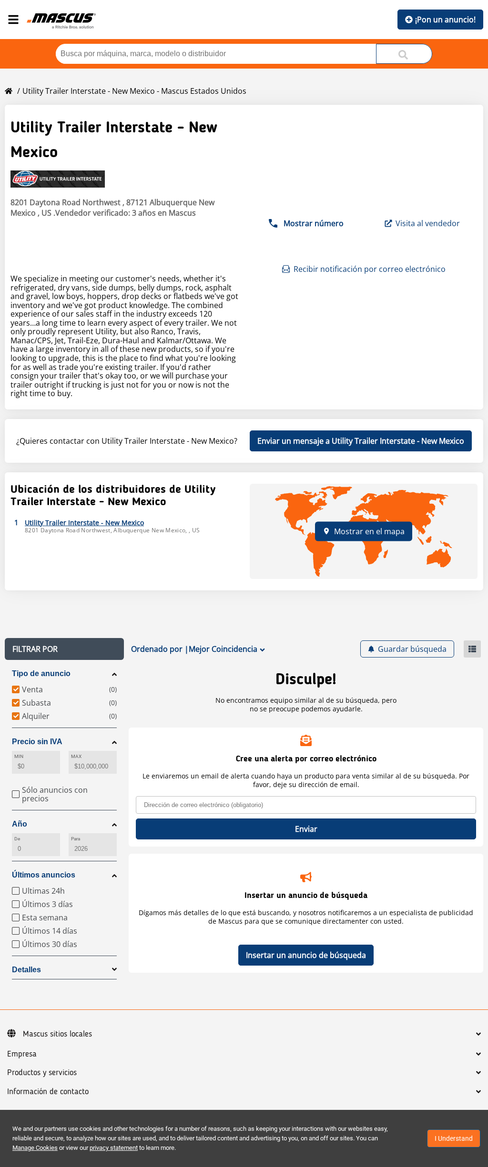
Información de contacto (48, 1091)
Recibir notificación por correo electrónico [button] (370, 269)
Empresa (22, 1054)
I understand (454, 1138)
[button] (64, 649)
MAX (76, 756)
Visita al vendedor (428, 223)
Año (19, 824)
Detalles (26, 970)
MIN (18, 756)
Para (75, 838)
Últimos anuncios (43, 875)
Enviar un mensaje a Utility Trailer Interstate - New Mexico (360, 441)
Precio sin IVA (37, 742)
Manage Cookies (35, 1147)
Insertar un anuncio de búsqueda (306, 955)
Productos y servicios (42, 1072)
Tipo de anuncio (41, 673)
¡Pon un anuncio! (445, 19)
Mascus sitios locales (57, 1034)
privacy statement (114, 1147)
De (17, 838)
